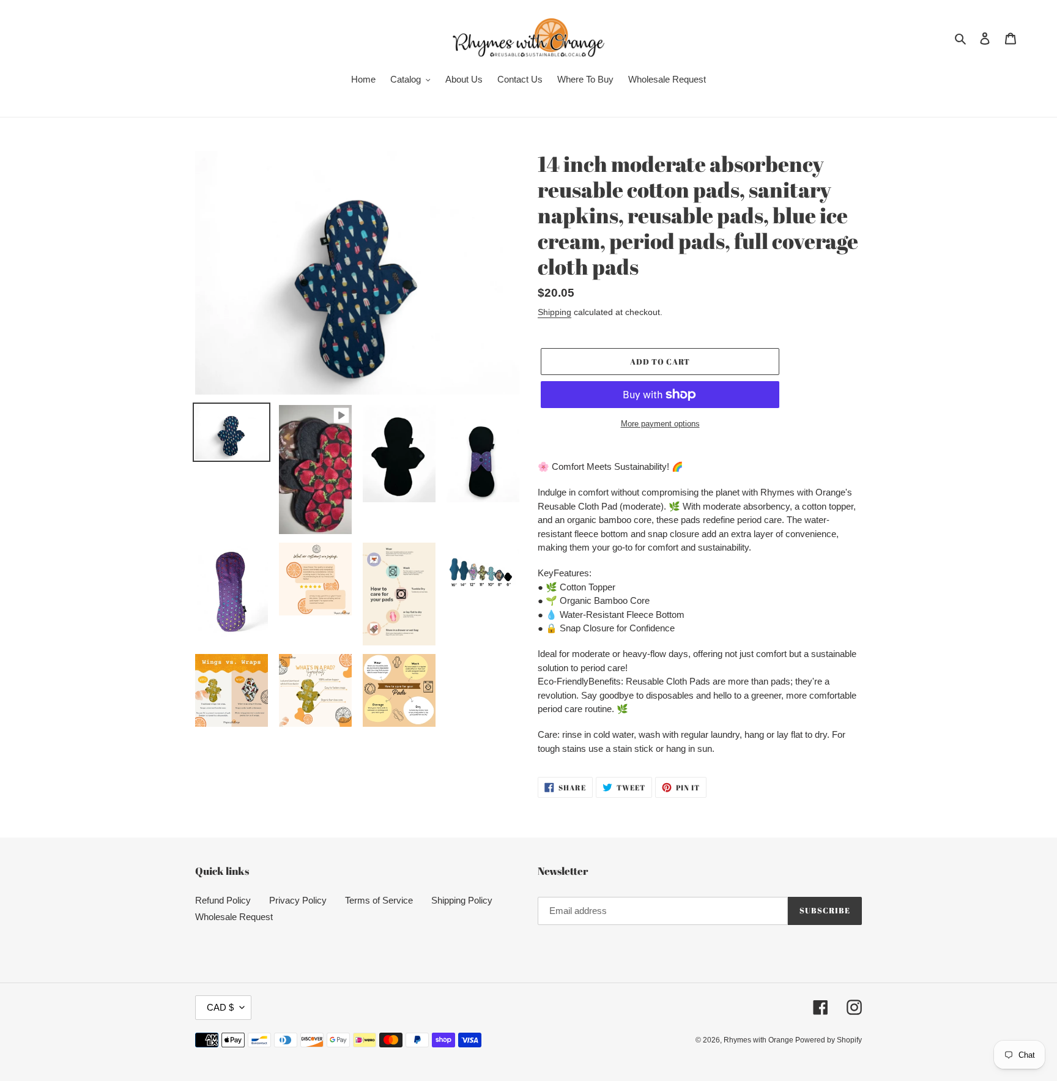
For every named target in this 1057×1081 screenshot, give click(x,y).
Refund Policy (223, 900)
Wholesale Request (234, 917)
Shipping (554, 312)
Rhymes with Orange (759, 1040)
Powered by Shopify (828, 1040)
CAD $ (220, 1007)
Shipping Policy (461, 900)
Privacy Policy (298, 900)
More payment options (660, 423)
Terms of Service (379, 900)
